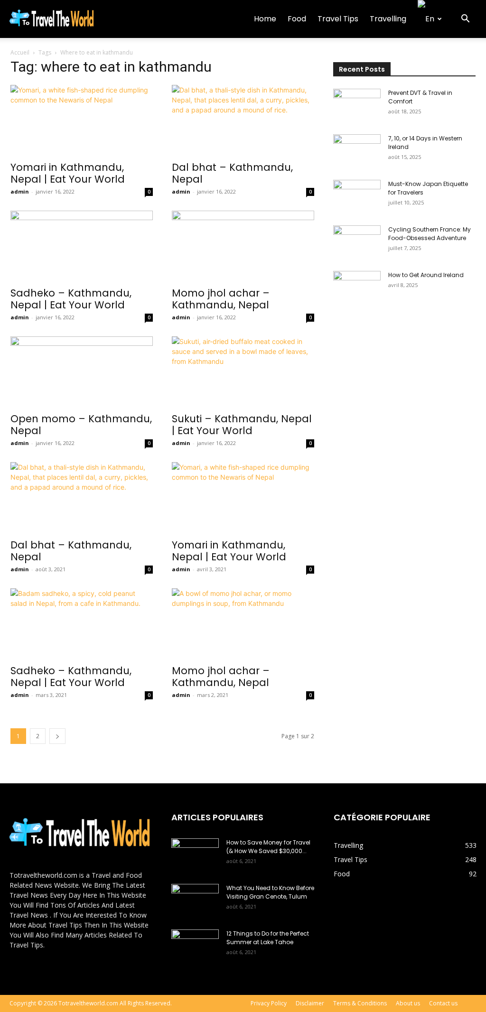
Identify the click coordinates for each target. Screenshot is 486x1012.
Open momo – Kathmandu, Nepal (81, 424)
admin (19, 191)
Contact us (443, 1003)
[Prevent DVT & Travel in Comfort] (357, 105)
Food (297, 18)
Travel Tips (338, 18)
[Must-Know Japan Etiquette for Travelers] (357, 196)
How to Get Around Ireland (426, 275)
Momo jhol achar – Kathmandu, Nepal (221, 299)
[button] (465, 19)
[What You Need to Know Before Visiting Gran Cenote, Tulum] (195, 900)
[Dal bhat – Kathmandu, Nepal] (243, 120)
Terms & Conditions (360, 1003)
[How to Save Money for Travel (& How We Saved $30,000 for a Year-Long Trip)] (195, 855)
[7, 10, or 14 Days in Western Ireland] (357, 150)
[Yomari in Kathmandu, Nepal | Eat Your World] (81, 120)
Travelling (388, 18)
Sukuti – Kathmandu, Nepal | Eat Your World (242, 424)
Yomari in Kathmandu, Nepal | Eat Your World (67, 173)
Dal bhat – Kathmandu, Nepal (232, 173)
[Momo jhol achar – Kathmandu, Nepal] (243, 246)
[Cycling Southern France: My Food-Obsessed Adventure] (357, 242)
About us (408, 1003)
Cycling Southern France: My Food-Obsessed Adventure (429, 233)
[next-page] (57, 736)
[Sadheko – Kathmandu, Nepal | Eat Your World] (81, 246)
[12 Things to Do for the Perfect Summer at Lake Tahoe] (195, 946)
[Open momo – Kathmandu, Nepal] (81, 371)
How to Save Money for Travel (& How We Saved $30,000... (268, 846)
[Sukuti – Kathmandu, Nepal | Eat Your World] (243, 371)
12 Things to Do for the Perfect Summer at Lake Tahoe (267, 937)
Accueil (19, 52)
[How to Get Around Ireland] (357, 287)
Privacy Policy (269, 1003)
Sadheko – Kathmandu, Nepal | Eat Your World (70, 299)
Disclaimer (310, 1003)
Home (265, 18)
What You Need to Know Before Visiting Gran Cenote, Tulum (270, 892)
